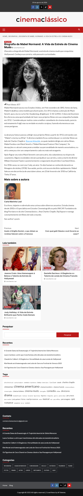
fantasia (24, 395)
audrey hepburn (18, 382)
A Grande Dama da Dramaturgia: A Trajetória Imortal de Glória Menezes (31, 351)
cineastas (8, 387)
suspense (17, 403)
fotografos (50, 395)
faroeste (30, 396)
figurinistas (37, 395)
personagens (65, 399)
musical (46, 399)
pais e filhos (56, 399)
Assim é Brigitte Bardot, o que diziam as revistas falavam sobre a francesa (21, 231)
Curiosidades (33, 466)
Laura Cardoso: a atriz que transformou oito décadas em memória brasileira (32, 355)
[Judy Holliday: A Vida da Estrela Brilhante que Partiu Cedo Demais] (22, 298)
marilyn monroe (32, 399)
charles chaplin (68, 382)
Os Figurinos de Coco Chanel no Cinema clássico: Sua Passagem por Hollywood (33, 368)
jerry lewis (70, 396)
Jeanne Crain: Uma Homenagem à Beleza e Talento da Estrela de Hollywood (19, 276)
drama (8, 395)
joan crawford (7, 399)
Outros (46, 470)
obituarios (37, 470)
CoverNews (50, 492)
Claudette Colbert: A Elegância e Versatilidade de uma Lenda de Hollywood (32, 359)
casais (59, 382)
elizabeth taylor (17, 395)
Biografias (8, 42)
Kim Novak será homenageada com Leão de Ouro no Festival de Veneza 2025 (33, 363)
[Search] (79, 29)
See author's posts (12, 219)
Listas (21, 470)
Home (5, 485)
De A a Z (44, 466)
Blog (11, 485)
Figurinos (62, 466)
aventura (27, 382)
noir (51, 399)
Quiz (54, 470)
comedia (51, 390)
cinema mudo (32, 390)
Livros (28, 470)
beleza (39, 382)
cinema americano (26, 386)
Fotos (6, 470)
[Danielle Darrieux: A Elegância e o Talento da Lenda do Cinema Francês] (61, 258)
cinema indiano (69, 387)
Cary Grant (52, 382)
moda (40, 399)
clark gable (43, 391)
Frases (13, 470)
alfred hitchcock (8, 382)
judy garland (16, 399)
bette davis (45, 382)
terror (22, 403)
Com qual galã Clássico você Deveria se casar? (62, 231)
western (27, 403)
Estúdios (52, 466)
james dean (62, 396)
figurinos (43, 396)
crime (58, 391)
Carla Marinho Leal (19, 47)
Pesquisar (8, 326)
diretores (65, 391)
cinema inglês (8, 391)
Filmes (70, 466)
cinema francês (58, 387)
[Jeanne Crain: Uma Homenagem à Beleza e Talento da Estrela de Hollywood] (22, 258)
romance (8, 402)
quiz (73, 399)
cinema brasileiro (46, 387)
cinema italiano (18, 391)
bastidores (33, 382)
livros (23, 399)
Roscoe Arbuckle (33, 141)
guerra (56, 395)
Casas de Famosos (20, 466)
